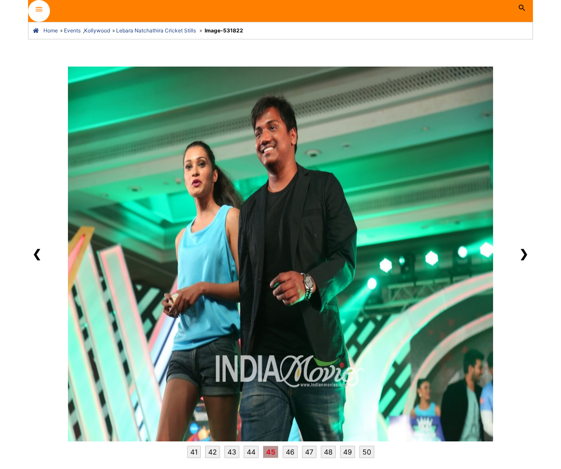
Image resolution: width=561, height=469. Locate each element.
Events (72, 30)
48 (328, 452)
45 (270, 452)
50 (366, 452)
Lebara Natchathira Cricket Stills (156, 30)
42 (212, 452)
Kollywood (97, 30)
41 (194, 452)
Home (50, 30)
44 (251, 452)
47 (309, 452)
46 (290, 452)
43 (231, 452)
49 (347, 452)
